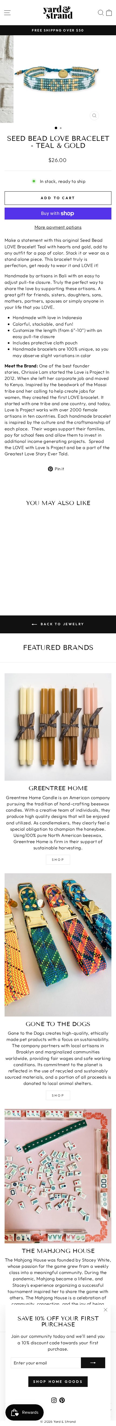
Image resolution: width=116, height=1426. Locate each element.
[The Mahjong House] (58, 1176)
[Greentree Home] (58, 727)
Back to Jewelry (61, 624)
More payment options (58, 227)
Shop (58, 859)
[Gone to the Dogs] (58, 945)
